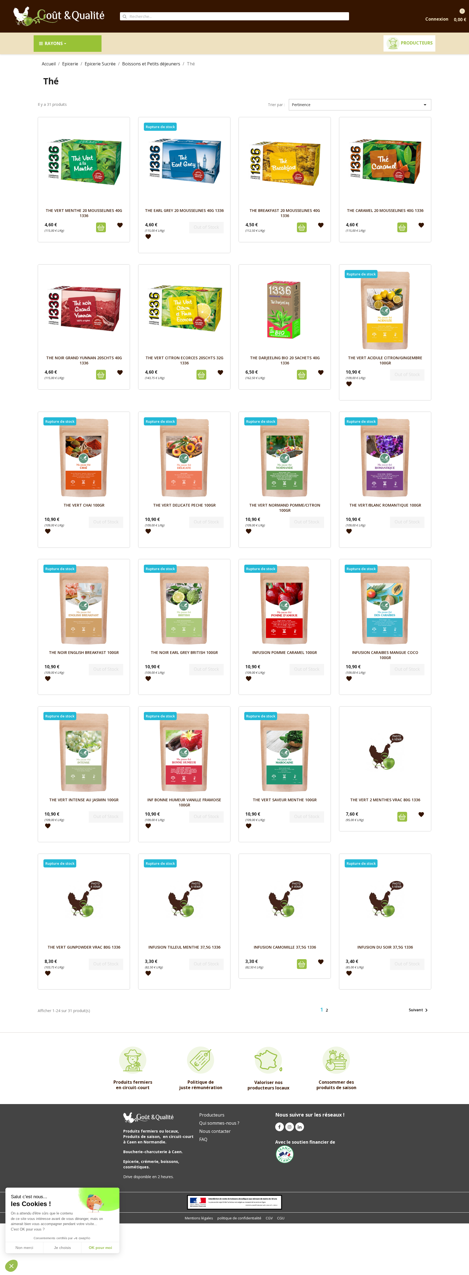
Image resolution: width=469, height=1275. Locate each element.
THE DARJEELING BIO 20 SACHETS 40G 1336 (285, 360)
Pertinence (360, 104)
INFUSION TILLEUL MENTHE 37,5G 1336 (184, 947)
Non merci (24, 1247)
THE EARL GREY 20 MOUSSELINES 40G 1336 (184, 210)
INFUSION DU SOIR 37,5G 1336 (385, 947)
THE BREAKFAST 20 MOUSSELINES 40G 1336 (284, 213)
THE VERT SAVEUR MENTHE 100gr (285, 799)
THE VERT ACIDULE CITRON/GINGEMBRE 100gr (385, 360)
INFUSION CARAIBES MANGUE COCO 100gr (385, 655)
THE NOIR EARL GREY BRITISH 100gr (184, 652)
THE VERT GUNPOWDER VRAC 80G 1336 (83, 947)
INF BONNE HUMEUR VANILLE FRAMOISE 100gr (184, 802)
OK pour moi (100, 1247)
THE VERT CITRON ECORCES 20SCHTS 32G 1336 (184, 360)
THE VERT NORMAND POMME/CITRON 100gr (284, 508)
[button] (11, 1265)
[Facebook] (279, 1127)
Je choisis (62, 1247)
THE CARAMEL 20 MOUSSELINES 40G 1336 (385, 210)
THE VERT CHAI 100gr (84, 505)
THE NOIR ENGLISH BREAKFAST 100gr (84, 652)
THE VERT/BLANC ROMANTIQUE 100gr (385, 505)
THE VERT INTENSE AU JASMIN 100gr (84, 799)
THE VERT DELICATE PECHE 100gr (184, 505)
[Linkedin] (299, 1127)
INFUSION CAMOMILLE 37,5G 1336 (285, 947)
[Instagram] (289, 1127)
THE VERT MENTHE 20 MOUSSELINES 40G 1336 (84, 213)
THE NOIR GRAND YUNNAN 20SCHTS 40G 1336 (84, 360)
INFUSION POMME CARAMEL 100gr (284, 652)
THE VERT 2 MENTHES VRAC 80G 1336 (385, 799)
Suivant (419, 1010)
